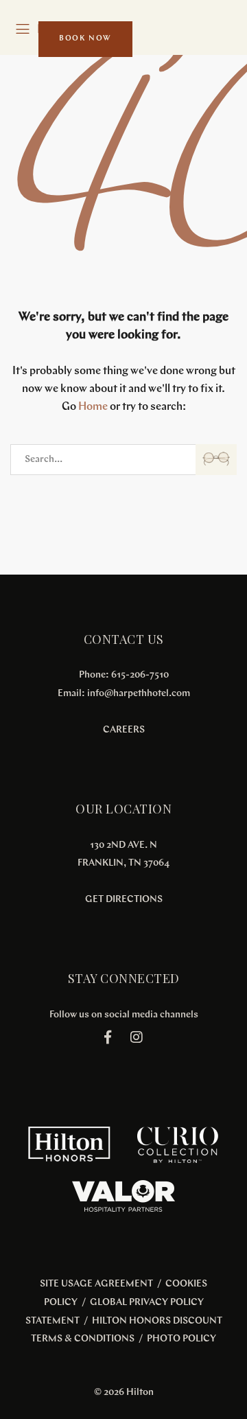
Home (93, 407)
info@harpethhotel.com (138, 694)
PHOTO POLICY (181, 1339)
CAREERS (124, 730)
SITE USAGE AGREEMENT (96, 1284)
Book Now (85, 39)
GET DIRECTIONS (124, 900)
